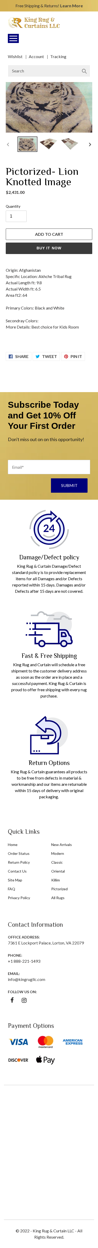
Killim (55, 880)
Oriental (58, 871)
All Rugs (58, 897)
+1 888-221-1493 (24, 961)
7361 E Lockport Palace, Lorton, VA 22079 (46, 942)
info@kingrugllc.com (26, 979)
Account (37, 56)
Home (13, 844)
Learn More (71, 5)
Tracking (58, 56)
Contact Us (17, 871)
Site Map (15, 880)
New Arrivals (61, 844)
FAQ (11, 889)
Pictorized (59, 889)
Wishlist (15, 56)
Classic (57, 862)
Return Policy (19, 862)
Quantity (13, 206)
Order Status (19, 853)
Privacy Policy (19, 897)
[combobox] (49, 71)
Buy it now (49, 248)
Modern (57, 853)
